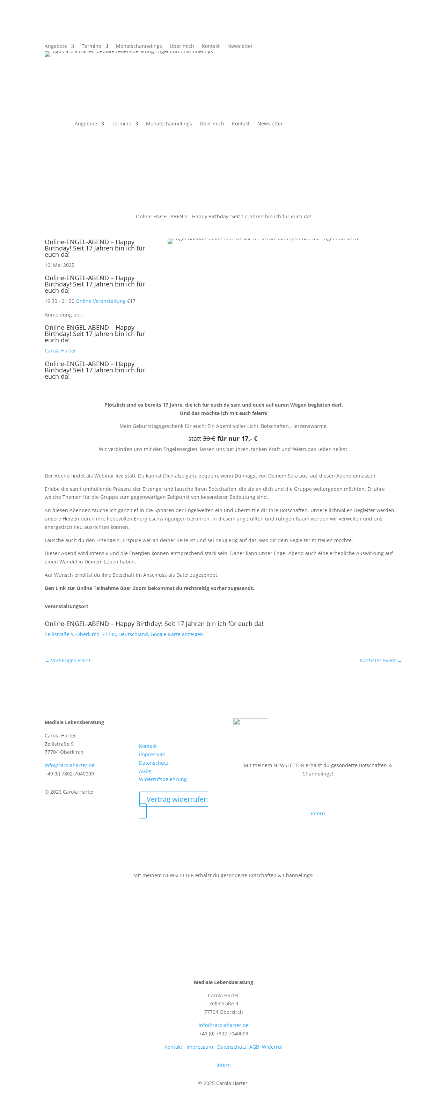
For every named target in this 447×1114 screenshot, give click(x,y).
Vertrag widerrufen (177, 799)
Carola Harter (60, 350)
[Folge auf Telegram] (382, 32)
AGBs (145, 771)
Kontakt (211, 46)
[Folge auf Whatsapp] (396, 32)
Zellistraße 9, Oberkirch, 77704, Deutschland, (98, 634)
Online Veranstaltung (101, 301)
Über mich (182, 46)
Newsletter (240, 46)
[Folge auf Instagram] (172, 723)
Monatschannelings (139, 46)
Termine (91, 46)
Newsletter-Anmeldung (278, 793)
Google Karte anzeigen (177, 634)
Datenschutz (153, 762)
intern (318, 813)
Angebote (56, 46)
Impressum (152, 754)
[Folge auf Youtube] (186, 723)
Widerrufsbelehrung (163, 779)
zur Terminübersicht (84, 196)
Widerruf (272, 1046)
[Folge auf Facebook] (368, 32)
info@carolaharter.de (70, 765)
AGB (254, 1046)
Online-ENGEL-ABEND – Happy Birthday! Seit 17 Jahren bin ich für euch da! (95, 248)
